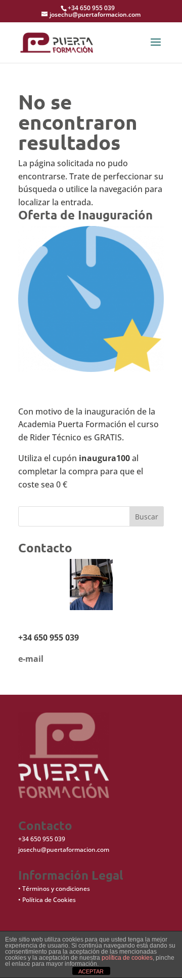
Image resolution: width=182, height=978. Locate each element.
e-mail (30, 658)
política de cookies (127, 957)
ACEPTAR (91, 971)
